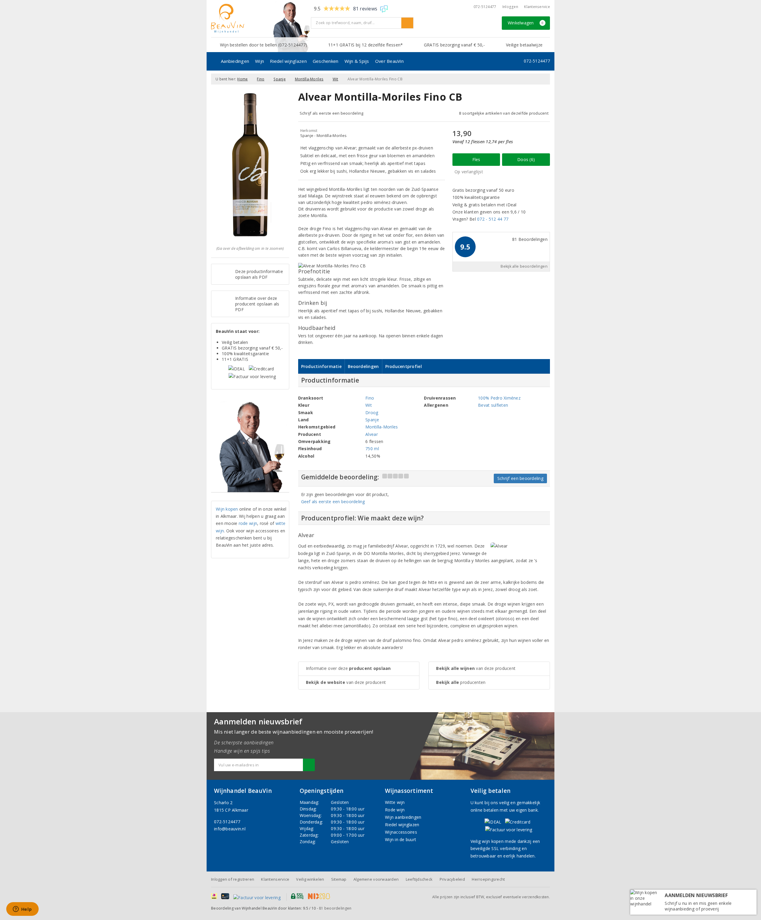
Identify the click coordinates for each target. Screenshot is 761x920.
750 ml (372, 448)
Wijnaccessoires (401, 832)
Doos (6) (526, 159)
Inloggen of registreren (232, 879)
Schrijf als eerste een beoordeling (332, 113)
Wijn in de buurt (400, 839)
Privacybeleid (452, 879)
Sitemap (339, 879)
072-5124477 (485, 6)
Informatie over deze (348, 668)
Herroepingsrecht (488, 879)
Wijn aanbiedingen (403, 817)
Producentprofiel (403, 366)
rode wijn (248, 523)
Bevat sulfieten (493, 405)
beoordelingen (335, 908)
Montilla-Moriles (309, 79)
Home (242, 79)
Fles (476, 159)
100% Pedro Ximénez (499, 398)
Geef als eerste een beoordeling (333, 501)
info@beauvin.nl (230, 829)
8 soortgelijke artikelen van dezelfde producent (503, 113)
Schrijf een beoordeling (520, 478)
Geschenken (326, 61)
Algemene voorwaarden (376, 879)
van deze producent (346, 682)
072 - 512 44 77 (492, 219)
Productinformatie (321, 366)
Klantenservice (537, 6)
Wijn (259, 61)
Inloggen (510, 6)
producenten (460, 682)
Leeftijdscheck (419, 879)
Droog (371, 412)
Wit (335, 79)
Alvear (371, 434)
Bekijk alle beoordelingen (524, 266)
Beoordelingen (363, 366)
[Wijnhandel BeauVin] (258, 18)
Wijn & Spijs (357, 61)
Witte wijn (395, 802)
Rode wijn (395, 810)
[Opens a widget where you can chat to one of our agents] (22, 909)
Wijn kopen (227, 509)
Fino (260, 79)
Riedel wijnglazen (288, 61)
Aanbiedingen (235, 61)
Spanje (279, 79)
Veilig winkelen (310, 879)
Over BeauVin (389, 61)
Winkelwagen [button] (526, 23)
